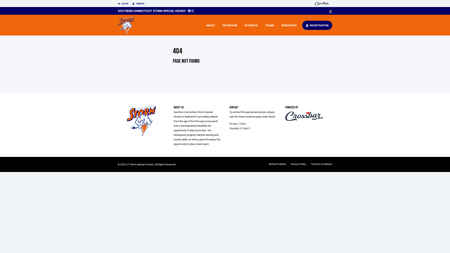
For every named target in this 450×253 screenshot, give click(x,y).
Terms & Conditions (321, 164)
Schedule (251, 25)
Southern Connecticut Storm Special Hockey (152, 11)
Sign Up (140, 3)
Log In (124, 3)
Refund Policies (277, 164)
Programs (229, 25)
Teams (269, 25)
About (210, 25)
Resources (289, 25)
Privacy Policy (298, 164)
